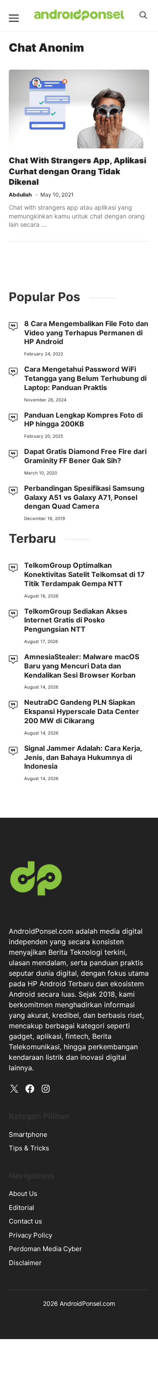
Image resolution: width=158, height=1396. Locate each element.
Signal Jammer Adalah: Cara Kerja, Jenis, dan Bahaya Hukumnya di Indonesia (83, 757)
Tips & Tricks (29, 1148)
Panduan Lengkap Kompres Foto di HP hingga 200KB (83, 420)
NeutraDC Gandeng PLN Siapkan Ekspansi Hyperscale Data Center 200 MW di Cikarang (81, 711)
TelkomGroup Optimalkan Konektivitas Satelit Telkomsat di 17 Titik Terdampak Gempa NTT (84, 574)
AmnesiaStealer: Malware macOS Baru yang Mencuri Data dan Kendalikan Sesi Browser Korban (81, 665)
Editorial (21, 1207)
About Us (23, 1193)
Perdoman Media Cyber (45, 1249)
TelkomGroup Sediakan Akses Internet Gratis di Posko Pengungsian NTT (75, 620)
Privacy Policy (30, 1235)
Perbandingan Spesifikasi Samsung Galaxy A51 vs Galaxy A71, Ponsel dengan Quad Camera (84, 497)
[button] (143, 15)
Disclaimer (25, 1263)
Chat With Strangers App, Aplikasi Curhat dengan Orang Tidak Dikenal (77, 171)
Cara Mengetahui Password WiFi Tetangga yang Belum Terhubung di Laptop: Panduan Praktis (85, 378)
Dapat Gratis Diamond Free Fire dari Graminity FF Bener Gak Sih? (85, 456)
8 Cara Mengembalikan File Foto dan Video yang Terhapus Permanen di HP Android (86, 332)
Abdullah (20, 194)
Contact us (25, 1221)
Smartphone (28, 1134)
